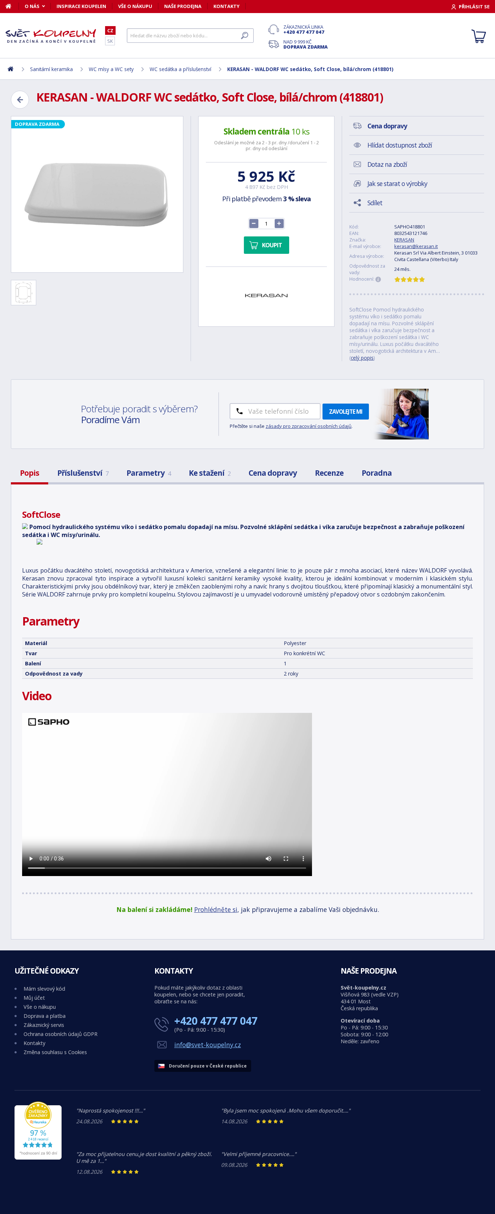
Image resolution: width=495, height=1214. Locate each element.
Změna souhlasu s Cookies (55, 1052)
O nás (32, 6)
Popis (29, 473)
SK (110, 41)
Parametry (148, 473)
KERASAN (404, 239)
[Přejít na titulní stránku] (50, 36)
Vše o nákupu (135, 6)
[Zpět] (20, 100)
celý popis (362, 357)
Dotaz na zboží (387, 164)
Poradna (377, 473)
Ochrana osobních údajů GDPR (60, 1034)
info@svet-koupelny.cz (207, 1044)
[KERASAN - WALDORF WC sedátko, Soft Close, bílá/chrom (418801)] (97, 194)
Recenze (329, 473)
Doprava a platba (45, 1015)
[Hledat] (244, 35)
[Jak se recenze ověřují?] (378, 279)
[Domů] (12, 6)
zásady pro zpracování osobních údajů (309, 426)
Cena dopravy (273, 473)
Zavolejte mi (345, 411)
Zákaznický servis (44, 1024)
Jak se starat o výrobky (397, 183)
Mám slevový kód (44, 988)
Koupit (272, 245)
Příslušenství (82, 473)
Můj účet (34, 997)
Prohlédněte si (215, 909)
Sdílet (374, 202)
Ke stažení (209, 473)
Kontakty (226, 6)
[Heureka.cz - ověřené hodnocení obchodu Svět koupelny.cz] (38, 1157)
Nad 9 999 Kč (305, 44)
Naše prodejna (182, 6)
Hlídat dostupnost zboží (399, 145)
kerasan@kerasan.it (416, 246)
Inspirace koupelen (81, 6)
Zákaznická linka (303, 29)
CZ (110, 30)
